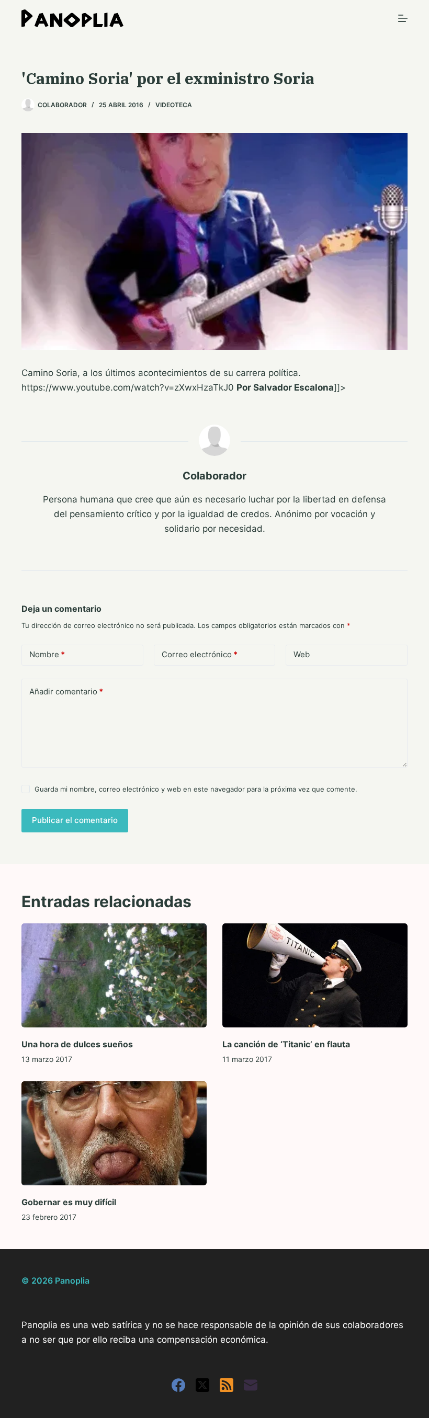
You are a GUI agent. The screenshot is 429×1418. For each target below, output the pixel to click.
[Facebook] (178, 1385)
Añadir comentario (66, 691)
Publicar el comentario (75, 820)
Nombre (47, 654)
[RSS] (226, 1385)
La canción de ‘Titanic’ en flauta (286, 1044)
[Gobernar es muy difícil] (114, 1133)
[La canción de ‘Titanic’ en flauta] (315, 975)
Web (301, 654)
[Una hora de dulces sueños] (114, 975)
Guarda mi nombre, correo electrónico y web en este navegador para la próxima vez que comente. (196, 789)
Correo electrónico (200, 654)
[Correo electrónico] (250, 1385)
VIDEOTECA (173, 105)
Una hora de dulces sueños (77, 1044)
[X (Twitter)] (202, 1385)
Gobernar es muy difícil (68, 1202)
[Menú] (403, 18)
